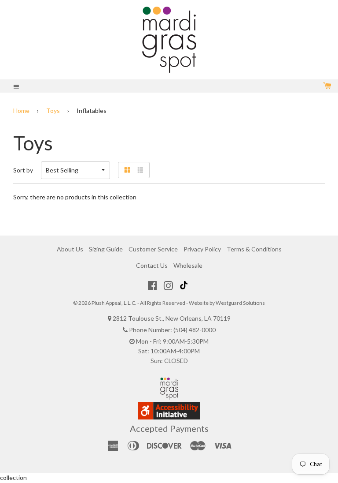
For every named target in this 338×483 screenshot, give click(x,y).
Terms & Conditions (254, 249)
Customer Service (153, 249)
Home (21, 110)
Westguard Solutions (240, 303)
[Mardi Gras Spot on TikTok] (184, 285)
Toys (53, 110)
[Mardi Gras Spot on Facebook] (152, 285)
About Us (70, 249)
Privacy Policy (202, 249)
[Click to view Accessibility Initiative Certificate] (169, 417)
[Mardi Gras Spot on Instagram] (168, 285)
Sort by (23, 170)
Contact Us (152, 265)
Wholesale (187, 265)
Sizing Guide (106, 249)
